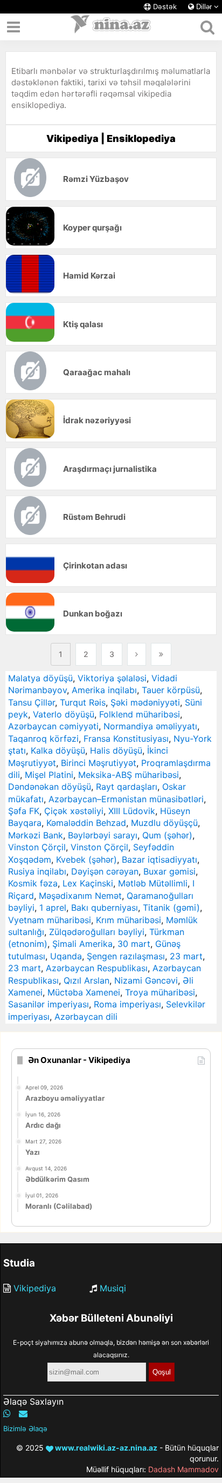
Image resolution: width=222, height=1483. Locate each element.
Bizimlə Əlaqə (25, 1428)
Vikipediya (34, 1288)
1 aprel (52, 907)
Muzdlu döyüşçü (164, 822)
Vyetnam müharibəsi (49, 920)
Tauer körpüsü (171, 690)
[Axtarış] (207, 26)
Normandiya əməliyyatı (150, 726)
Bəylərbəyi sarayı (102, 835)
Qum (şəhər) (167, 835)
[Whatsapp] (7, 1413)
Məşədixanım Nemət (80, 895)
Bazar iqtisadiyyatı (159, 859)
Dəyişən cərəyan (104, 871)
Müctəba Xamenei (83, 992)
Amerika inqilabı (104, 690)
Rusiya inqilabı (37, 871)
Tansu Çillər (31, 702)
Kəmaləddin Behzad (86, 822)
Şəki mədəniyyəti (145, 702)
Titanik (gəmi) (171, 907)
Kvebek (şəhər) (86, 859)
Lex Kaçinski (88, 883)
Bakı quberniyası (104, 907)
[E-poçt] (23, 1413)
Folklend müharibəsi (139, 714)
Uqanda (66, 956)
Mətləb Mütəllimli (153, 883)
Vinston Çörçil (37, 847)
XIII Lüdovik (131, 810)
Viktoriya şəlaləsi (112, 678)
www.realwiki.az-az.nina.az (105, 1447)
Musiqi (113, 1288)
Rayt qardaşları (126, 786)
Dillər (204, 7)
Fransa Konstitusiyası (126, 738)
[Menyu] (13, 26)
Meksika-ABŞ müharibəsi (128, 774)
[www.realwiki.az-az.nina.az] (111, 26)
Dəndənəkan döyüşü (49, 786)
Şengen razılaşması (126, 956)
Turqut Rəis (83, 702)
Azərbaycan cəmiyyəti (53, 726)
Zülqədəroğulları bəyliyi (96, 931)
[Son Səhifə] (161, 654)
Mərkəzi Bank (35, 835)
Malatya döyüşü (40, 678)
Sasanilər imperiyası (48, 1004)
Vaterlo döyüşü (63, 714)
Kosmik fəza (33, 883)
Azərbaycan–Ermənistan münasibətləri (126, 799)
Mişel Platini (49, 774)
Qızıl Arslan (86, 980)
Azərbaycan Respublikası (97, 968)
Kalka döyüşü (58, 750)
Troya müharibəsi (160, 992)
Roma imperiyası (127, 1004)
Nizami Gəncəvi (146, 980)
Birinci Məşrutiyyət (98, 762)
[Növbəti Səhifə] (136, 654)
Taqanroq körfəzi (43, 738)
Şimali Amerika (82, 943)
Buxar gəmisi (169, 871)
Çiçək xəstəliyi (73, 810)
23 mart (186, 956)
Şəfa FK (23, 810)
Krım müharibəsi (128, 920)
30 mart (133, 943)
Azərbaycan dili (85, 1016)
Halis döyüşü (116, 750)
